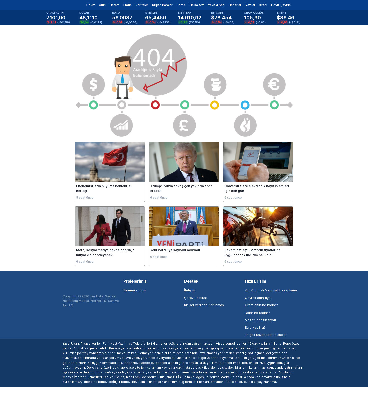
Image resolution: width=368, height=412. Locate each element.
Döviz (90, 5)
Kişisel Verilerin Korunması (204, 305)
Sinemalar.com (134, 290)
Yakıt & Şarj (216, 5)
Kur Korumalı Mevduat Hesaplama (271, 290)
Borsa (181, 5)
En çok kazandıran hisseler (266, 335)
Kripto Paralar (162, 5)
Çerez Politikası (196, 298)
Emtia (127, 5)
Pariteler (142, 5)
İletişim (189, 290)
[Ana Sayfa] (58, 5)
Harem (114, 5)
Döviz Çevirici (281, 5)
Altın (102, 5)
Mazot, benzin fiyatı (260, 320)
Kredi (263, 5)
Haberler (235, 5)
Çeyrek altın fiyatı (259, 298)
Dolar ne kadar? (257, 313)
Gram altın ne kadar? (261, 305)
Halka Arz (197, 5)
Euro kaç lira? (255, 327)
